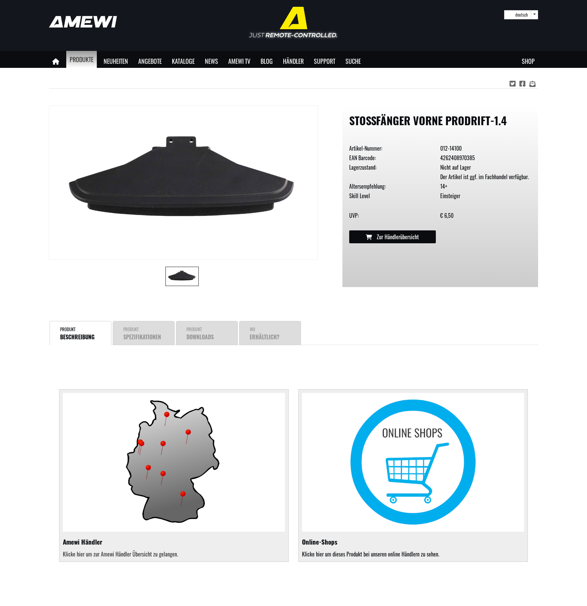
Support (324, 60)
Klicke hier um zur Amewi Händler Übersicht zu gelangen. (120, 554)
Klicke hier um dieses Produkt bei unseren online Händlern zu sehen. (370, 547)
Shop (528, 60)
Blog (267, 60)
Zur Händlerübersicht (397, 237)
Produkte (81, 59)
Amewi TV (239, 60)
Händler (293, 60)
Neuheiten (116, 60)
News (211, 60)
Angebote (150, 60)
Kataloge (183, 60)
